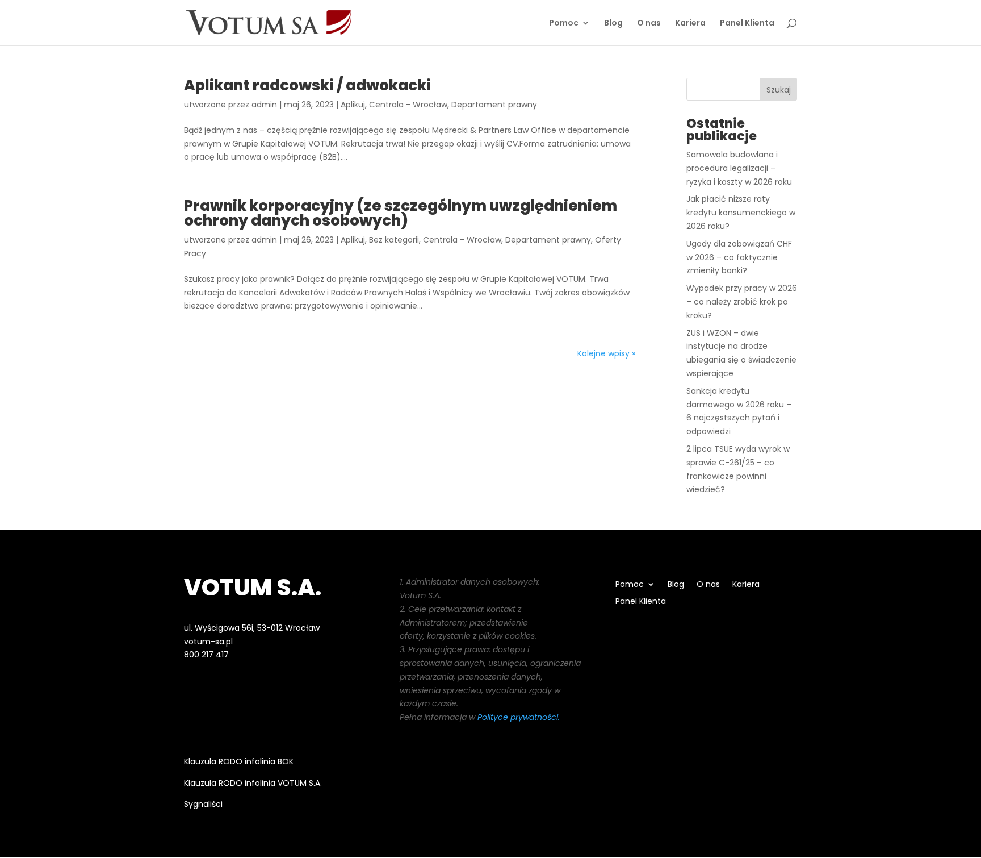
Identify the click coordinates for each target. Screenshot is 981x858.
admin (264, 104)
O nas (649, 23)
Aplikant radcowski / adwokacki (307, 85)
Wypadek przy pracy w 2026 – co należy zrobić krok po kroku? (741, 301)
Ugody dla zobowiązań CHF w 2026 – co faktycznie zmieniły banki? (739, 257)
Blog (613, 23)
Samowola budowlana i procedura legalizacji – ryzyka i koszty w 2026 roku (739, 168)
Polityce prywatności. (518, 717)
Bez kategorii (394, 239)
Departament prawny (494, 104)
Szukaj (778, 89)
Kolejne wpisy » (606, 353)
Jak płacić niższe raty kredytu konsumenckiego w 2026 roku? (740, 212)
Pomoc (563, 23)
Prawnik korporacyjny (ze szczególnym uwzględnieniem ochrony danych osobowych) (400, 213)
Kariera (690, 23)
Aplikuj (353, 104)
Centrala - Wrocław (408, 104)
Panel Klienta (747, 23)
